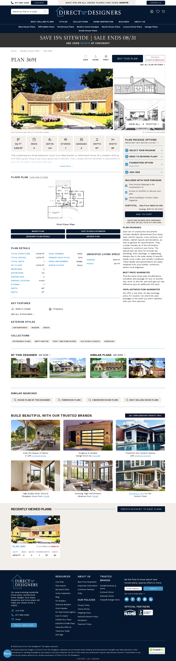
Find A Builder (61, 608)
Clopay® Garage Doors (110, 600)
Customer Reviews (86, 589)
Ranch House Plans (111, 27)
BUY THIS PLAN (127, 58)
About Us (139, 22)
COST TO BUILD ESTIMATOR (93, 231)
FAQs (80, 593)
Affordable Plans (46, 27)
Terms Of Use (84, 609)
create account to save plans (141, 509)
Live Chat (59, 582)
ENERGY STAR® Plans (65, 623)
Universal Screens (143, 456)
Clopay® (96, 456)
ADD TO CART (144, 214)
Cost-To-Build (61, 616)
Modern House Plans (29, 51)
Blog (57, 597)
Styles (63, 22)
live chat (39, 3)
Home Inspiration (103, 22)
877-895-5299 (155, 222)
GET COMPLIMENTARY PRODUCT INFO (145, 416)
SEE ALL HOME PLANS (23, 625)
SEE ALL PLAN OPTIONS (151, 65)
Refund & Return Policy (88, 617)
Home (13, 51)
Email (17, 619)
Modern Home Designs (88, 27)
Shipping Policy (84, 613)
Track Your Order (62, 631)
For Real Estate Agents (65, 612)
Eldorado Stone (107, 596)
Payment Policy (84, 624)
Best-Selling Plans (42, 22)
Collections (80, 22)
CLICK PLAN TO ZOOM (39, 177)
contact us (155, 3)
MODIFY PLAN (38, 231)
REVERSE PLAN (93, 236)
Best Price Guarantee (87, 582)
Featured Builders (63, 605)
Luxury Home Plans (132, 27)
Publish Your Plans (63, 620)
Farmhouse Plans (65, 27)
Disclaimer (82, 620)
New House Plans (26, 27)
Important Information (87, 586)
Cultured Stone (107, 592)
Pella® (46, 496)
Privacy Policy (84, 605)
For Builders (60, 601)
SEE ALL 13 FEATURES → (23, 314)
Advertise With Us (63, 627)
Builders (124, 22)
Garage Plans (151, 27)
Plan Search (60, 586)
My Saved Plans (62, 589)
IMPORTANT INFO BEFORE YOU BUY (140, 143)
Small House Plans (88, 30)
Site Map (59, 635)
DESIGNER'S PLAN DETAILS (38, 236)
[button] (14, 528)
